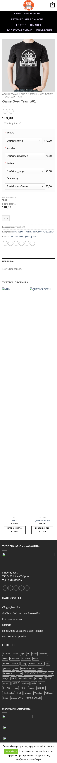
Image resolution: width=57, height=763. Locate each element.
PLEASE (7, 688)
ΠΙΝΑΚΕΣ (35, 25)
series (32, 688)
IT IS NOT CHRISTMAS (35, 673)
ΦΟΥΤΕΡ (21, 25)
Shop (24, 94)
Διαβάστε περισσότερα (28, 759)
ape (22, 653)
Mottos (48, 678)
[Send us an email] (21, 588)
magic (6, 678)
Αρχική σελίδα (10, 94)
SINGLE (41, 688)
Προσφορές (44, 30)
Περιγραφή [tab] (8, 261)
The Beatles (8, 693)
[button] (4, 5)
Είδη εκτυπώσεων (12, 619)
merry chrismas (25, 678)
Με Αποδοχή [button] (11, 751)
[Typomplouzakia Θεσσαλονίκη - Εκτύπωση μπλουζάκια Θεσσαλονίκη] (28, 5)
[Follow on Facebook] (5, 588)
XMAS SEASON (33, 698)
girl (48, 663)
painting (25, 683)
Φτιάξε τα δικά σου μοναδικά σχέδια (21, 613)
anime (15, 653)
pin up (41, 683)
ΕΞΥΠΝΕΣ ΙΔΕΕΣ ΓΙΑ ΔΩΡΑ (27, 19)
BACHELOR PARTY (14, 97)
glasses (6, 668)
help (40, 668)
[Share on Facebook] (10, 243)
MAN (14, 520)
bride (21, 236)
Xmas (5, 698)
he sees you (8, 673)
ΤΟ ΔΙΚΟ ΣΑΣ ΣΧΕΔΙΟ (20, 30)
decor (35, 658)
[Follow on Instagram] (10, 588)
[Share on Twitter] (16, 243)
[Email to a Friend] (21, 243)
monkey (38, 678)
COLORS (26, 658)
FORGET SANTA (11, 663)
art (28, 653)
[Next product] (5, 111)
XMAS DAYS (17, 698)
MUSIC (15, 683)
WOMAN (49, 693)
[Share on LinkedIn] (32, 243)
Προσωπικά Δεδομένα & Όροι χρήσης (22, 631)
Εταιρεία (6, 625)
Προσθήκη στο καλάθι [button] (14, 530)
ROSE (23, 688)
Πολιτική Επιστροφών (14, 636)
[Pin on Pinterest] (26, 243)
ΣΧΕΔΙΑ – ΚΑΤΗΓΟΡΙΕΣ (26, 13)
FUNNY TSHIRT (36, 663)
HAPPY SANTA (28, 668)
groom (27, 236)
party (33, 236)
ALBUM (6, 653)
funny (23, 663)
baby (34, 653)
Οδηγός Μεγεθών (11, 607)
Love (51, 673)
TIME (19, 693)
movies (6, 683)
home (19, 673)
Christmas (14, 658)
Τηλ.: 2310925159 (12, 580)
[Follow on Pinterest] (26, 588)
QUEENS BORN (42, 520)
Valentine (38, 693)
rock (16, 688)
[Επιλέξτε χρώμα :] (25, 171)
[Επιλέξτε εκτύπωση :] (25, 186)
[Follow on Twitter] (16, 588)
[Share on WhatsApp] (5, 243)
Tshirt (34, 232)
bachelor (14, 236)
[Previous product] (11, 111)
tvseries (27, 693)
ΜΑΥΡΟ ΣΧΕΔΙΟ (46, 232)
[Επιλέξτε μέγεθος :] (25, 156)
